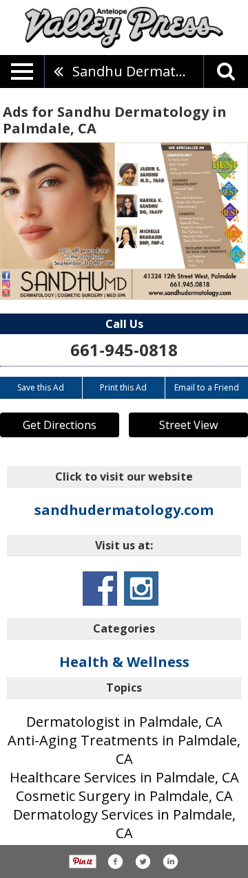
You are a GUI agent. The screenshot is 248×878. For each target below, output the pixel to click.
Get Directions (59, 424)
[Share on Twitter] (143, 861)
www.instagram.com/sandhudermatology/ (141, 588)
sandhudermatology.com (124, 509)
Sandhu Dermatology (137, 71)
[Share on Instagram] (170, 861)
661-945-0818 (124, 349)
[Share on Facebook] (115, 861)
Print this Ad (123, 387)
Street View (188, 424)
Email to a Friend (206, 387)
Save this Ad (40, 387)
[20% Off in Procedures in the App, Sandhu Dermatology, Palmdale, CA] (124, 221)
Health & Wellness (124, 661)
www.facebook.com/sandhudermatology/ (100, 588)
